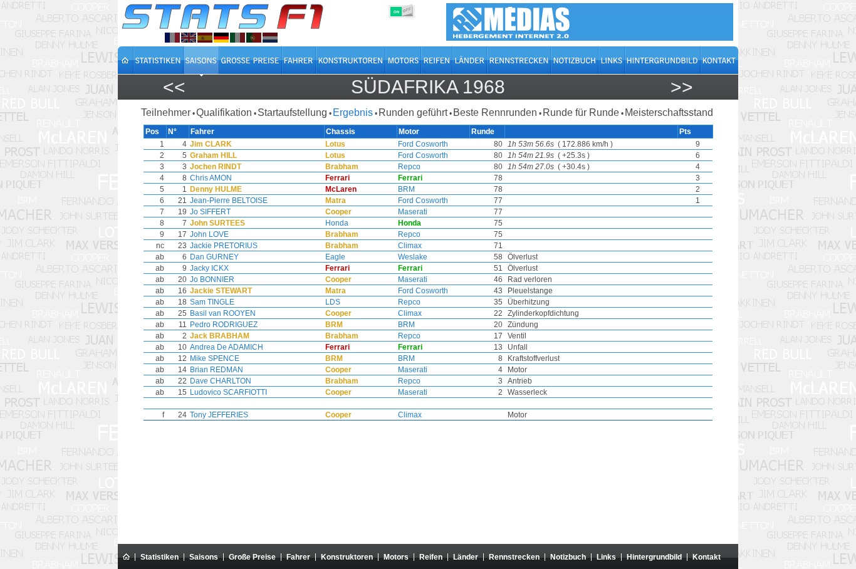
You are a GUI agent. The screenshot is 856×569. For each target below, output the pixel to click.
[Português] (253, 38)
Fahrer (298, 557)
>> (682, 86)
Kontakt (706, 557)
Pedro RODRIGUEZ (224, 324)
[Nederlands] (270, 38)
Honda (336, 223)
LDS (332, 302)
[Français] (172, 38)
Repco (409, 166)
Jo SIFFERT (210, 211)
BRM (406, 189)
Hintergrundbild (654, 557)
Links (606, 557)
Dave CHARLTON (220, 381)
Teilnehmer (166, 112)
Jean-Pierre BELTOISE (229, 200)
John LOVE (209, 234)
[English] (188, 38)
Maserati (412, 211)
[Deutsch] (221, 38)
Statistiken (159, 557)
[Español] (204, 38)
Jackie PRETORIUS (224, 245)
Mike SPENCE (214, 358)
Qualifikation (224, 112)
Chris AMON (211, 178)
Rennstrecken (514, 557)
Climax (410, 245)
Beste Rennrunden (495, 112)
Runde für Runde (581, 112)
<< (174, 86)
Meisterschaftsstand (669, 112)
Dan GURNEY (214, 257)
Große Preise (252, 557)
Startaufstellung (292, 112)
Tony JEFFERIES (219, 414)
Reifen (430, 557)
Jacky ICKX (209, 268)
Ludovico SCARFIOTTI (228, 392)
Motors (396, 557)
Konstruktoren (347, 557)
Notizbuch (568, 557)
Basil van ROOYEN (223, 313)
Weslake (412, 257)
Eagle (335, 257)
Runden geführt (412, 112)
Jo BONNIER (212, 279)
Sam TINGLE (212, 302)
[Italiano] (237, 38)
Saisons (203, 557)
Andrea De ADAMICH (226, 347)
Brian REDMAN (216, 369)
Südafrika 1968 (428, 86)
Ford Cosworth (423, 144)
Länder (465, 557)
